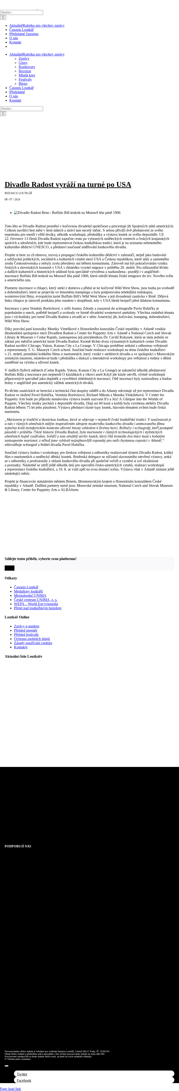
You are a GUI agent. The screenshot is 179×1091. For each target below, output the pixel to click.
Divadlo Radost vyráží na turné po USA (68, 184)
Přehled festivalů (26, 635)
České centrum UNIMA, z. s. (35, 600)
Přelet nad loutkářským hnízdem (37, 608)
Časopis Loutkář (26, 587)
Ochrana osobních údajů (32, 639)
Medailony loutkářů (28, 591)
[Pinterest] (12, 568)
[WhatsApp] (9, 568)
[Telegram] (11, 568)
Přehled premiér (25, 630)
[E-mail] (13, 568)
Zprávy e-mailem (26, 626)
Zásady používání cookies (33, 643)
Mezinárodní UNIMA (30, 595)
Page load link (10, 1089)
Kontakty (21, 647)
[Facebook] (5, 568)
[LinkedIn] (8, 568)
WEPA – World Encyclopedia (36, 604)
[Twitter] (6, 568)
